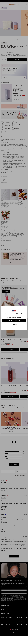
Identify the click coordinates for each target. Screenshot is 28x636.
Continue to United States (14, 320)
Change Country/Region (14, 328)
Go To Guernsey (14, 324)
